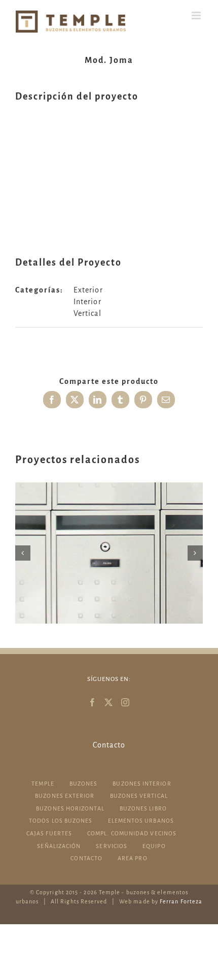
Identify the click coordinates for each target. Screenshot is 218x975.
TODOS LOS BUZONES (60, 821)
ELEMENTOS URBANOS (141, 821)
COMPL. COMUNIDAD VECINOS (131, 833)
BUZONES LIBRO (143, 808)
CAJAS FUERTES (49, 833)
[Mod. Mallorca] (109, 553)
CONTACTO (86, 858)
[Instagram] (125, 702)
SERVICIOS (111, 846)
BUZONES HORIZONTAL (70, 808)
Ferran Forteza (181, 901)
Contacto (109, 745)
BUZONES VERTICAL (139, 796)
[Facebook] (92, 702)
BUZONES (83, 784)
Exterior (88, 290)
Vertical (87, 313)
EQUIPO (153, 846)
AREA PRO (133, 858)
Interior (87, 302)
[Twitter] (108, 702)
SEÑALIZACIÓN (59, 846)
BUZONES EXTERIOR (64, 796)
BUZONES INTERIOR (142, 784)
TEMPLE (42, 784)
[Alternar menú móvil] (197, 15)
